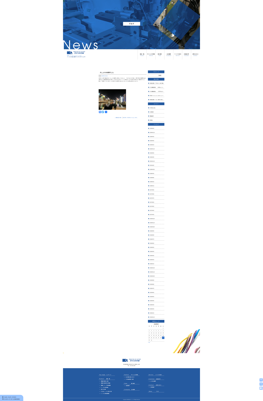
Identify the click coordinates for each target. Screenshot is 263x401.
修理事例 (131, 386)
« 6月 (149, 342)
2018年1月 (152, 185)
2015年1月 (152, 313)
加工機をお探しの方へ (131, 377)
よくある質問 (156, 381)
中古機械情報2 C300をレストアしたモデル (157, 87)
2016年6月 (152, 243)
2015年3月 (152, 304)
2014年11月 (152, 317)
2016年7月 (152, 239)
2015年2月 (152, 308)
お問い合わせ (195, 54)
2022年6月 (152, 153)
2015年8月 (152, 284)
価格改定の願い (118, 117)
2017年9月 (152, 189)
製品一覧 (142, 54)
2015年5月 (152, 296)
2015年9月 (152, 280)
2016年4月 (152, 251)
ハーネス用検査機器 (107, 393)
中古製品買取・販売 (131, 379)
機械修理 (152, 116)
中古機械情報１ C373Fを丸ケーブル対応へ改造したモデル (157, 91)
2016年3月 (152, 255)
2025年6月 (152, 128)
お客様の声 (186, 54)
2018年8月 (152, 177)
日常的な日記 (152, 107)
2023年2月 (152, 144)
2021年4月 (152, 165)
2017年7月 (152, 198)
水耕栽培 (152, 111)
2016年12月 (152, 218)
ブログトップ (156, 71)
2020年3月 (152, 173)
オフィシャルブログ (156, 391)
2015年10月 (152, 276)
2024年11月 (152, 132)
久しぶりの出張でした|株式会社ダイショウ (71, 0)
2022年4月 (152, 157)
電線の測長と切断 (107, 381)
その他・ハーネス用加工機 (107, 391)
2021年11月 (152, 161)
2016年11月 (152, 222)
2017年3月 (152, 214)
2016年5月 (152, 247)
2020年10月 (152, 169)
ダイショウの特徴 (151, 54)
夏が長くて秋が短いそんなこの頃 (130, 117)
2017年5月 (152, 206)
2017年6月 (152, 202)
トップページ (107, 375)
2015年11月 (152, 272)
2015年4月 (152, 300)
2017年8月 (152, 194)
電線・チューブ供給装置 (107, 385)
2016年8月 (152, 235)
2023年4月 (152, 140)
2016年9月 (152, 230)
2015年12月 (152, 267)
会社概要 (168, 54)
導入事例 (159, 54)
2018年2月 (152, 181)
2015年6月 (152, 292)
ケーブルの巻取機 (107, 387)
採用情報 (156, 387)
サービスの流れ (177, 54)
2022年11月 (152, 148)
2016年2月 (152, 259)
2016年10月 (152, 226)
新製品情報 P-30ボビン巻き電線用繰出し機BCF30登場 (157, 83)
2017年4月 (152, 210)
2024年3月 (152, 136)
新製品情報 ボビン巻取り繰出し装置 (157, 99)
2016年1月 (152, 263)
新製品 (151, 120)
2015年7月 (152, 288)
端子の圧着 (107, 389)
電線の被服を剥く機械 (107, 383)
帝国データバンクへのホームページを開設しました (157, 95)
